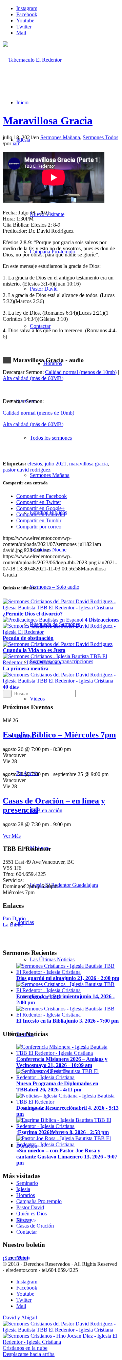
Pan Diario (14, 918)
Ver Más (12, 836)
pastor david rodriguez (26, 470)
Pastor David (30, 1207)
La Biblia (13, 924)
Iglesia (23, 1189)
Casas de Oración (35, 1226)
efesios (34, 463)
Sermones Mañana (60, 137)
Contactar (26, 1232)
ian (16, 143)
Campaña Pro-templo (39, 1201)
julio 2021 (55, 463)
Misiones (26, 1219)
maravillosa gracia (88, 463)
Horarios (25, 1195)
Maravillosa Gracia (48, 120)
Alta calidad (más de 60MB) (33, 378)
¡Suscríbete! (15, 1258)
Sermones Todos (100, 137)
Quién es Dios (31, 1213)
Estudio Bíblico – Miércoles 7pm (59, 734)
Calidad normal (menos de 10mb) (81, 372)
